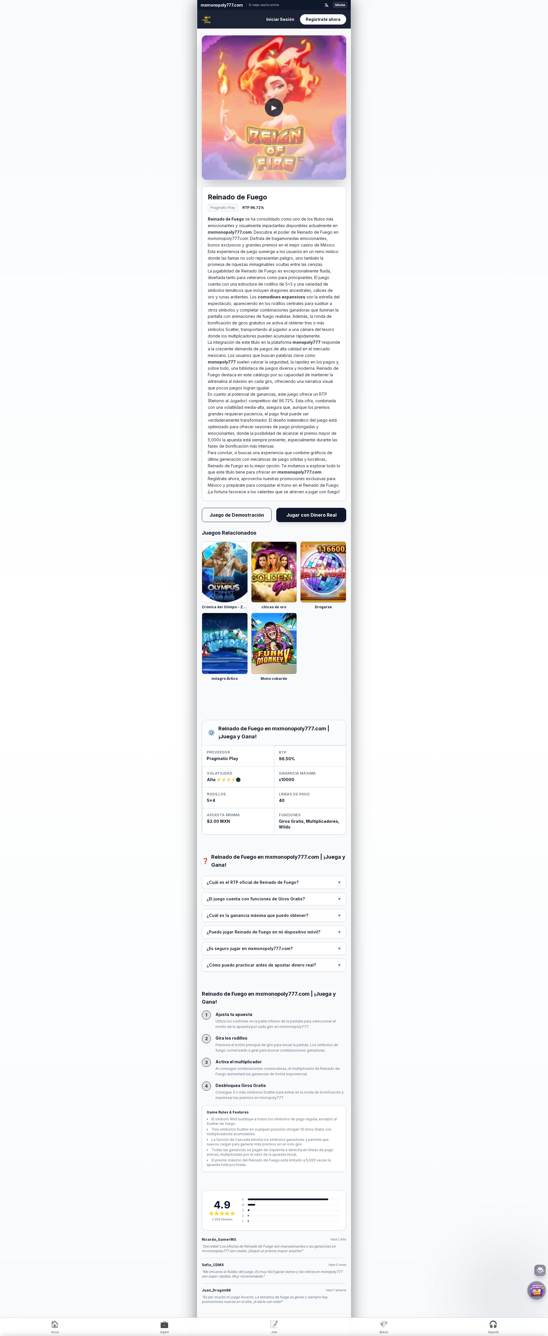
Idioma (340, 5)
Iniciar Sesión (280, 19)
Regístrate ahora (323, 19)
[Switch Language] (327, 5)
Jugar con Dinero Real (311, 515)
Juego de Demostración (236, 515)
